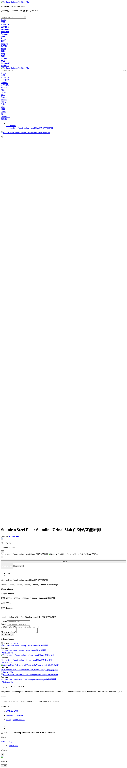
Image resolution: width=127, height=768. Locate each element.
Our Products (11, 126)
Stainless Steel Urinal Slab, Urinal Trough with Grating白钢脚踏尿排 (28, 679)
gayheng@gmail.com (14, 715)
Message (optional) (8, 632)
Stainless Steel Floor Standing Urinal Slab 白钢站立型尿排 (29, 128)
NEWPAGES (13, 746)
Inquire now (18, 566)
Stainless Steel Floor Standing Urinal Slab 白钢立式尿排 (23, 650)
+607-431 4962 (12, 711)
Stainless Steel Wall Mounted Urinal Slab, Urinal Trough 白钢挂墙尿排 (29, 670)
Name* (4, 622)
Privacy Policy (6, 741)
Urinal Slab (15, 643)
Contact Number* (8, 627)
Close (4, 766)
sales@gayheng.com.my (15, 720)
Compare (63, 562)
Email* (4, 624)
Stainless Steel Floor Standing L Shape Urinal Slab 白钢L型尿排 (26, 660)
